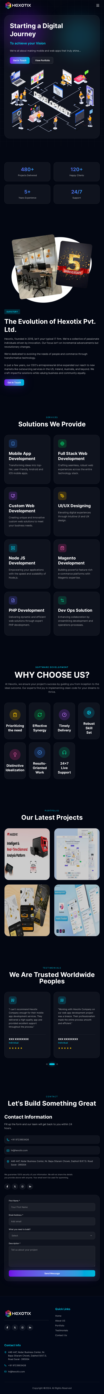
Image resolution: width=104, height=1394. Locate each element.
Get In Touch (19, 60)
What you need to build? (19, 1229)
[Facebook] (7, 1187)
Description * (14, 1243)
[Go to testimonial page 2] (52, 1064)
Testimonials (61, 1330)
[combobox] (52, 1235)
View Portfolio (42, 60)
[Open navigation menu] (98, 5)
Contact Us (61, 1335)
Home (58, 1315)
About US (60, 1320)
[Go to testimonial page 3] (57, 1064)
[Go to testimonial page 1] (47, 1064)
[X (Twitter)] (15, 1187)
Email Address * (16, 1215)
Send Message (52, 1273)
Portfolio (59, 1325)
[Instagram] (22, 1187)
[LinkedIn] (30, 1187)
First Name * (14, 1201)
